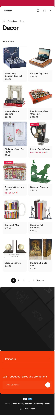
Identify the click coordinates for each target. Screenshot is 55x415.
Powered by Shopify (41, 398)
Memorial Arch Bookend (12, 112)
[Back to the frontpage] (4, 21)
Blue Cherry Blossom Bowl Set (13, 74)
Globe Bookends (13, 263)
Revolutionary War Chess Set (39, 112)
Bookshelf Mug (12, 225)
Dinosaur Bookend (39, 187)
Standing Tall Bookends (36, 226)
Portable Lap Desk (39, 73)
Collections (12, 21)
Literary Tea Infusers (40, 149)
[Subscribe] (45, 379)
